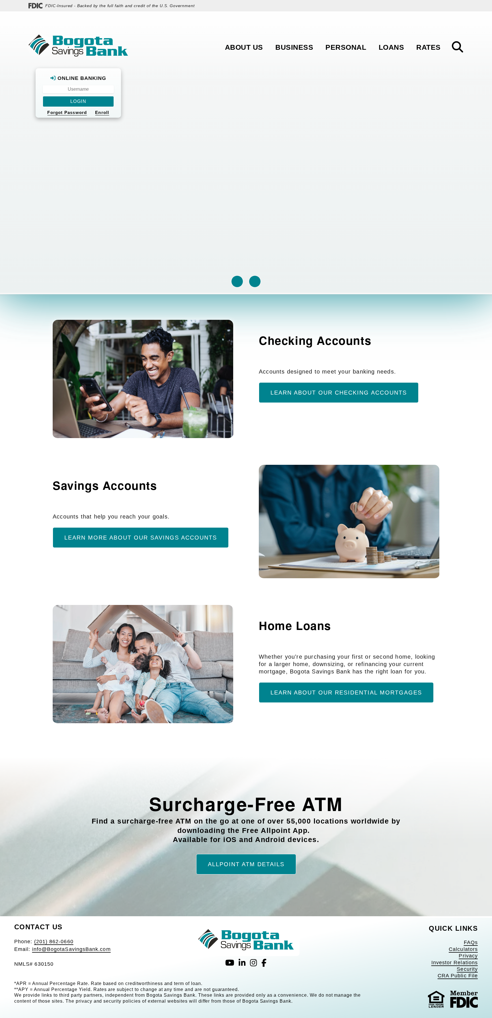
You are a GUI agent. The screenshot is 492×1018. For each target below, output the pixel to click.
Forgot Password (67, 112)
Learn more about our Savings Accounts (140, 537)
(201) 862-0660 (53, 941)
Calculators (463, 949)
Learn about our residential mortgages (346, 692)
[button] (237, 281)
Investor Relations (454, 962)
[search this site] (458, 47)
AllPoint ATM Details (246, 864)
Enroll (102, 112)
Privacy (468, 956)
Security (467, 969)
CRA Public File (458, 975)
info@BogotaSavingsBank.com (71, 949)
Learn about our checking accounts (338, 392)
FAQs (471, 942)
